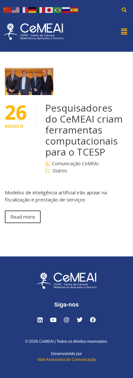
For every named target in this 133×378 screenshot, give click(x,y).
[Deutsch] (32, 9)
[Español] (74, 9)
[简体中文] (7, 9)
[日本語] (49, 9)
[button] (124, 31)
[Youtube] (53, 320)
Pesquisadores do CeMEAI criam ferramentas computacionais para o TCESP (84, 129)
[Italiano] (41, 9)
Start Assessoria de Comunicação (66, 359)
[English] (16, 9)
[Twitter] (80, 320)
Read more (22, 216)
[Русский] (66, 9)
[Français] (24, 9)
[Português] (58, 9)
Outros (60, 170)
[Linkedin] (40, 320)
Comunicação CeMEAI (75, 163)
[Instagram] (66, 320)
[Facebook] (93, 320)
